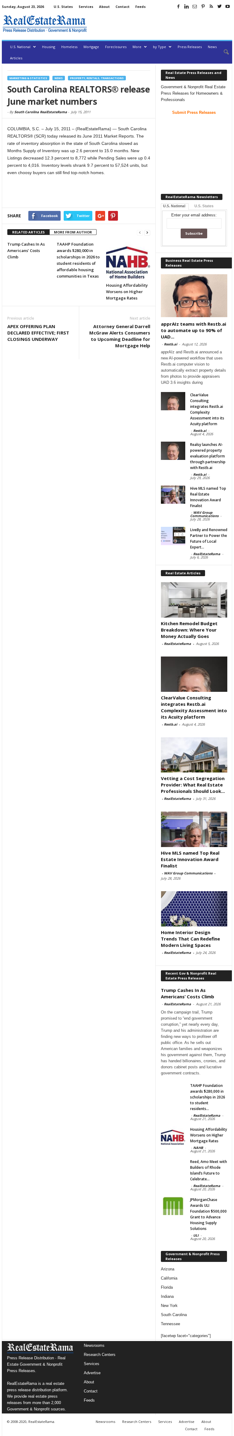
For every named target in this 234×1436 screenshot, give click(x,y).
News (212, 46)
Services (86, 6)
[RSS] (211, 6)
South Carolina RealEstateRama (40, 112)
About (104, 6)
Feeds (140, 6)
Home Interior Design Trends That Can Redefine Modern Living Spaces (190, 938)
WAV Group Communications (204, 514)
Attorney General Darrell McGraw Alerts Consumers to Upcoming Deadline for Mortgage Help (119, 335)
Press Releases (190, 46)
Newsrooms (94, 1345)
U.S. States (63, 6)
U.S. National (20, 46)
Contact (122, 6)
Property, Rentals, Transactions (97, 78)
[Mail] (194, 6)
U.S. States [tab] (204, 206)
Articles (16, 58)
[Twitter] (219, 6)
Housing (48, 46)
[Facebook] (178, 6)
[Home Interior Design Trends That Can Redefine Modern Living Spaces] (194, 908)
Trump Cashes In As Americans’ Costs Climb (26, 250)
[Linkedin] (186, 6)
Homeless (69, 46)
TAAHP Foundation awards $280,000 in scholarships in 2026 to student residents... (207, 1097)
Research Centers (99, 1354)
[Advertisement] (161, 24)
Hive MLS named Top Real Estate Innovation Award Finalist (190, 859)
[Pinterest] (203, 6)
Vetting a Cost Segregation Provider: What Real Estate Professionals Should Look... (193, 784)
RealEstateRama (206, 554)
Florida (167, 1287)
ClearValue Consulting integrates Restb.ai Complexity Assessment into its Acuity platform (194, 707)
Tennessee (170, 1324)
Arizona (167, 1269)
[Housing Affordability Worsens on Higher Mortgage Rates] (128, 260)
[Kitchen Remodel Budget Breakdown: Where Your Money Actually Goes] (194, 599)
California (169, 1278)
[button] (223, 52)
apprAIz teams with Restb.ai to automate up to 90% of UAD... (193, 330)
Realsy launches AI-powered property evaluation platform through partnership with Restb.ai (207, 456)
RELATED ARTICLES (28, 232)
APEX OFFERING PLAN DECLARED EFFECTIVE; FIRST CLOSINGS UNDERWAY (38, 332)
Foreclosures (115, 46)
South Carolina (174, 1314)
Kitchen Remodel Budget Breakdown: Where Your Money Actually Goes (189, 629)
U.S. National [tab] (174, 206)
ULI (196, 1235)
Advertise (92, 1373)
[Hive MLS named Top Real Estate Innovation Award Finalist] (173, 494)
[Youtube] (227, 6)
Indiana (167, 1296)
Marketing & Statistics (28, 78)
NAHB (198, 1147)
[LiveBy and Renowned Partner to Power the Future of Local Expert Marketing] (173, 536)
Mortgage (91, 46)
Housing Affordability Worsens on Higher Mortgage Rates (127, 291)
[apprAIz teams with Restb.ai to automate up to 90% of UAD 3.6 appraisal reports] (194, 295)
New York (169, 1305)
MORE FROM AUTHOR (73, 232)
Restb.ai (170, 344)
